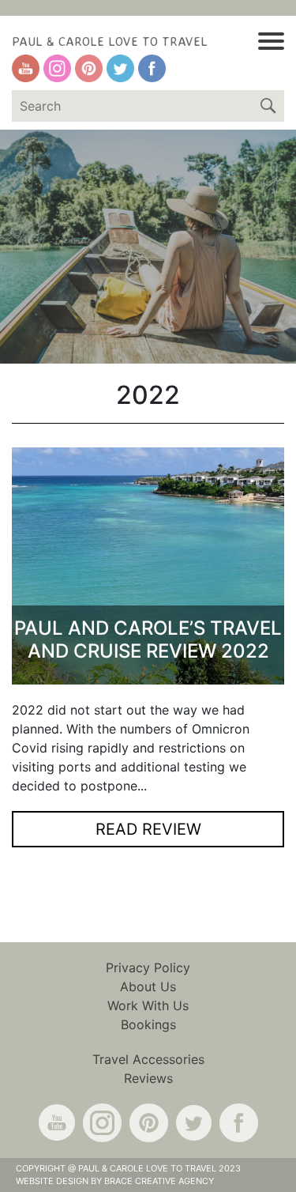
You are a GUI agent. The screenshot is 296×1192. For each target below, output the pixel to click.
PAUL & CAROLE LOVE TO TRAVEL (110, 41)
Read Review (148, 829)
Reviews (148, 1078)
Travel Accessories (148, 1059)
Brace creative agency (159, 1180)
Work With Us (148, 1005)
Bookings (148, 1024)
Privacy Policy (148, 967)
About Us (148, 986)
